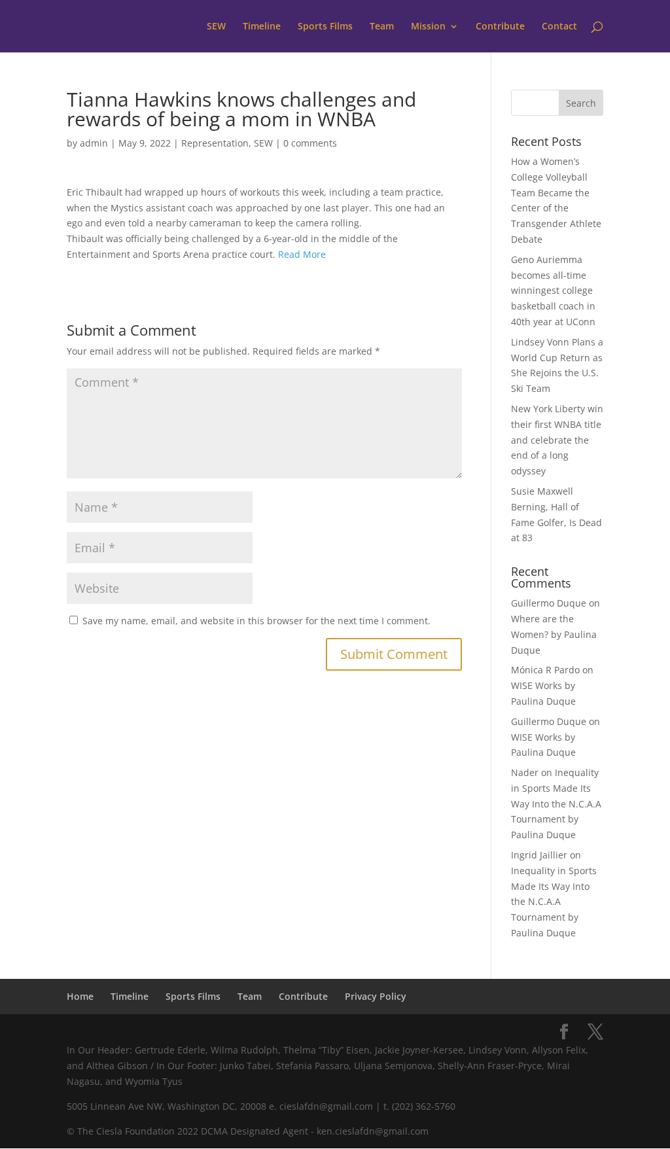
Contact (559, 27)
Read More (302, 254)
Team (382, 27)
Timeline (262, 27)
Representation (215, 143)
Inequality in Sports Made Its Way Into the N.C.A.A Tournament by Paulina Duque (556, 803)
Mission (428, 27)
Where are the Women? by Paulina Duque (554, 634)
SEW (216, 27)
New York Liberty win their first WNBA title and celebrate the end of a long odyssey (557, 439)
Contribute (500, 27)
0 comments (310, 143)
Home (80, 996)
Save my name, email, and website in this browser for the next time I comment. (256, 620)
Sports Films (325, 27)
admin (94, 143)
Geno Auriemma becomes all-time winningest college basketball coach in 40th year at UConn (553, 290)
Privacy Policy (375, 996)
